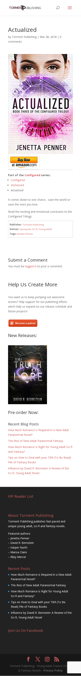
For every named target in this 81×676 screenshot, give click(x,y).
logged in (31, 266)
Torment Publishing (24, 37)
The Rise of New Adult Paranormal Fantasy (35, 441)
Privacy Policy (53, 670)
